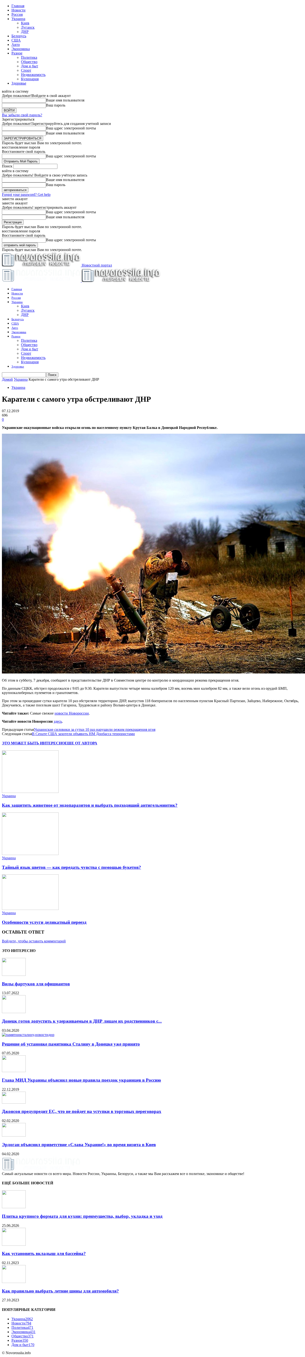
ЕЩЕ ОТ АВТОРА (81, 743)
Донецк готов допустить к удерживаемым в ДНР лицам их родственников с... (82, 1021)
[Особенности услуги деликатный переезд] (30, 909)
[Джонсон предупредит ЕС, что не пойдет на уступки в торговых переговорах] (14, 1102)
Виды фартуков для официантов (36, 983)
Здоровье (18, 83)
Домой (7, 379)
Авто (15, 45)
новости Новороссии (72, 713)
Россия (17, 14)
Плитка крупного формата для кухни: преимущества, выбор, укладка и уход (82, 1216)
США (16, 40)
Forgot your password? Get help (26, 194)
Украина (18, 19)
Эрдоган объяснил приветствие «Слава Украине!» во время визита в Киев (79, 1144)
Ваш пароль (55, 105)
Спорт (26, 70)
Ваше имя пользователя (65, 100)
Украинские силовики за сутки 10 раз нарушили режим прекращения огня (94, 729)
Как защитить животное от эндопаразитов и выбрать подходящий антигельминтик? (90, 805)
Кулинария (30, 79)
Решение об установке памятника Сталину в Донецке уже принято (71, 1044)
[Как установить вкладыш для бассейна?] (14, 1244)
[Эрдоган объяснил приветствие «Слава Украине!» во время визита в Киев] (14, 1135)
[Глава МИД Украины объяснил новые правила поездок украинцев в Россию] (14, 1071)
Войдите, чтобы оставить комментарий (34, 941)
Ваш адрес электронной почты (71, 128)
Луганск (28, 27)
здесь (58, 721)
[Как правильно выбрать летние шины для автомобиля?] (14, 1282)
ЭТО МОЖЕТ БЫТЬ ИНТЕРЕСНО (33, 743)
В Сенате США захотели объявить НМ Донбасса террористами (83, 734)
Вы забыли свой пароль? (22, 115)
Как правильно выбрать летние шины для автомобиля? (60, 1290)
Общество (29, 62)
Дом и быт (29, 66)
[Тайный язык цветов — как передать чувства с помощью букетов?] (30, 854)
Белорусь (18, 36)
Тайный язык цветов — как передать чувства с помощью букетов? (71, 867)
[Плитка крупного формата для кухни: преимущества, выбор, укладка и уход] (14, 1207)
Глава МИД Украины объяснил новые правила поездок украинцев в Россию (81, 1080)
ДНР (25, 32)
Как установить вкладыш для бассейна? (44, 1253)
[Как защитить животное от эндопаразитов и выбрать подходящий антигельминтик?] (30, 792)
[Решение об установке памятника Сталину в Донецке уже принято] (28, 1035)
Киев (25, 23)
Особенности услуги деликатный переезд (44, 922)
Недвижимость (33, 75)
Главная (17, 6)
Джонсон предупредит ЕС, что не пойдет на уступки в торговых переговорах (81, 1111)
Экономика (20, 49)
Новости (18, 10)
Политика (29, 57)
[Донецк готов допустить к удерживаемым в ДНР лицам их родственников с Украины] (14, 1012)
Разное (16, 53)
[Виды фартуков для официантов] (14, 974)
